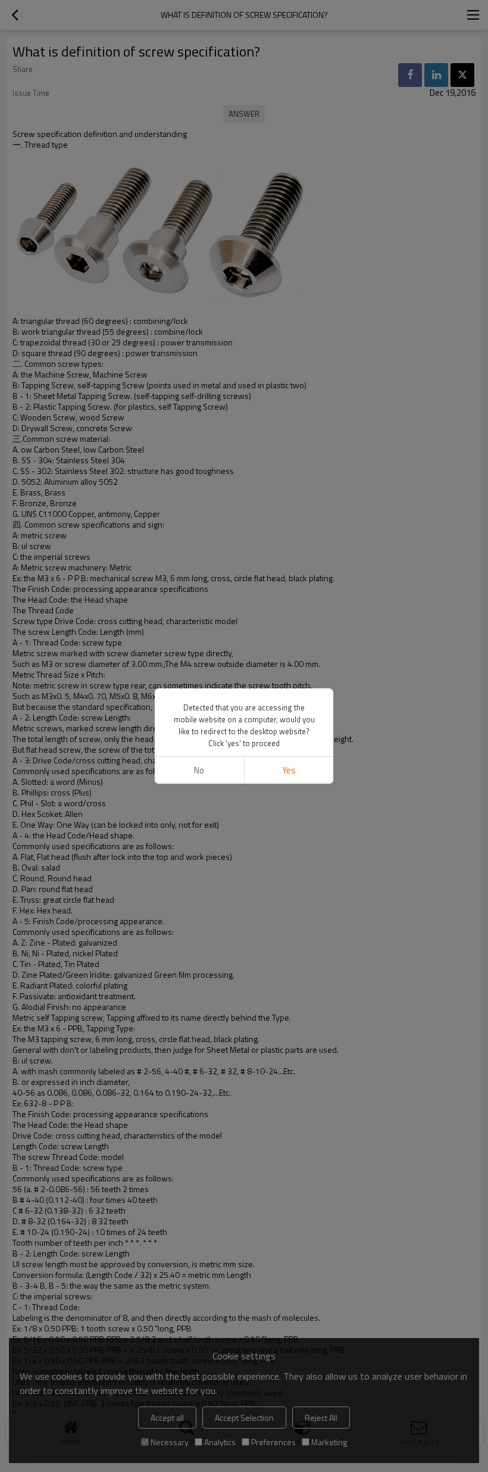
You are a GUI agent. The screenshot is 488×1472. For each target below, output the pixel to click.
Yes (289, 770)
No (199, 770)
